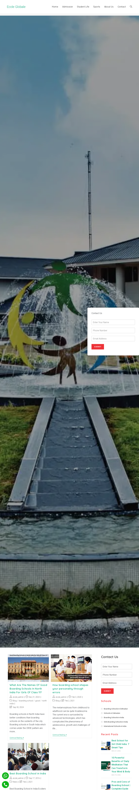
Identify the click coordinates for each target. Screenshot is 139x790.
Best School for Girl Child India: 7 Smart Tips (120, 744)
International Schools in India (115, 726)
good (37, 701)
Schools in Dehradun (112, 713)
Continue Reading (17, 738)
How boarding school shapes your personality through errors (70, 688)
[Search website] (131, 7)
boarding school (26, 701)
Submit (97, 347)
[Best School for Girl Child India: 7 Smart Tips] (105, 745)
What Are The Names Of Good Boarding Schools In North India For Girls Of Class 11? (28, 688)
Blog (15, 701)
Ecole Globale (16, 7)
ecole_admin (18, 697)
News (15, 782)
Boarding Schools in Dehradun (116, 709)
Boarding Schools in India (114, 717)
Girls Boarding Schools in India (116, 722)
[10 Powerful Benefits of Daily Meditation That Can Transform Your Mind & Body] (105, 766)
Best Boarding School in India (28, 773)
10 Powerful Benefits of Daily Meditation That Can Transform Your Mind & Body (121, 764)
